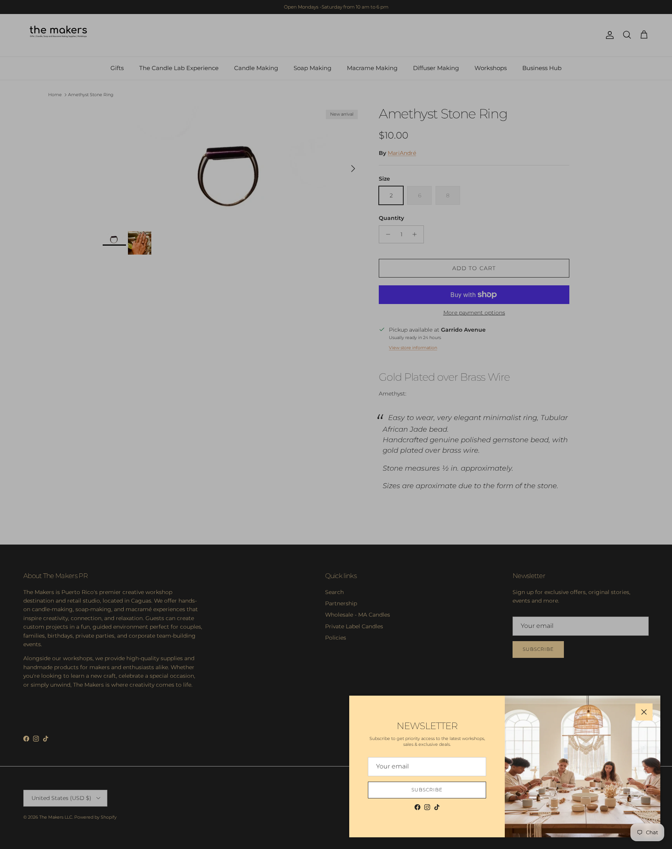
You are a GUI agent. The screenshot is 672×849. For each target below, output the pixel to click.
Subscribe (427, 790)
